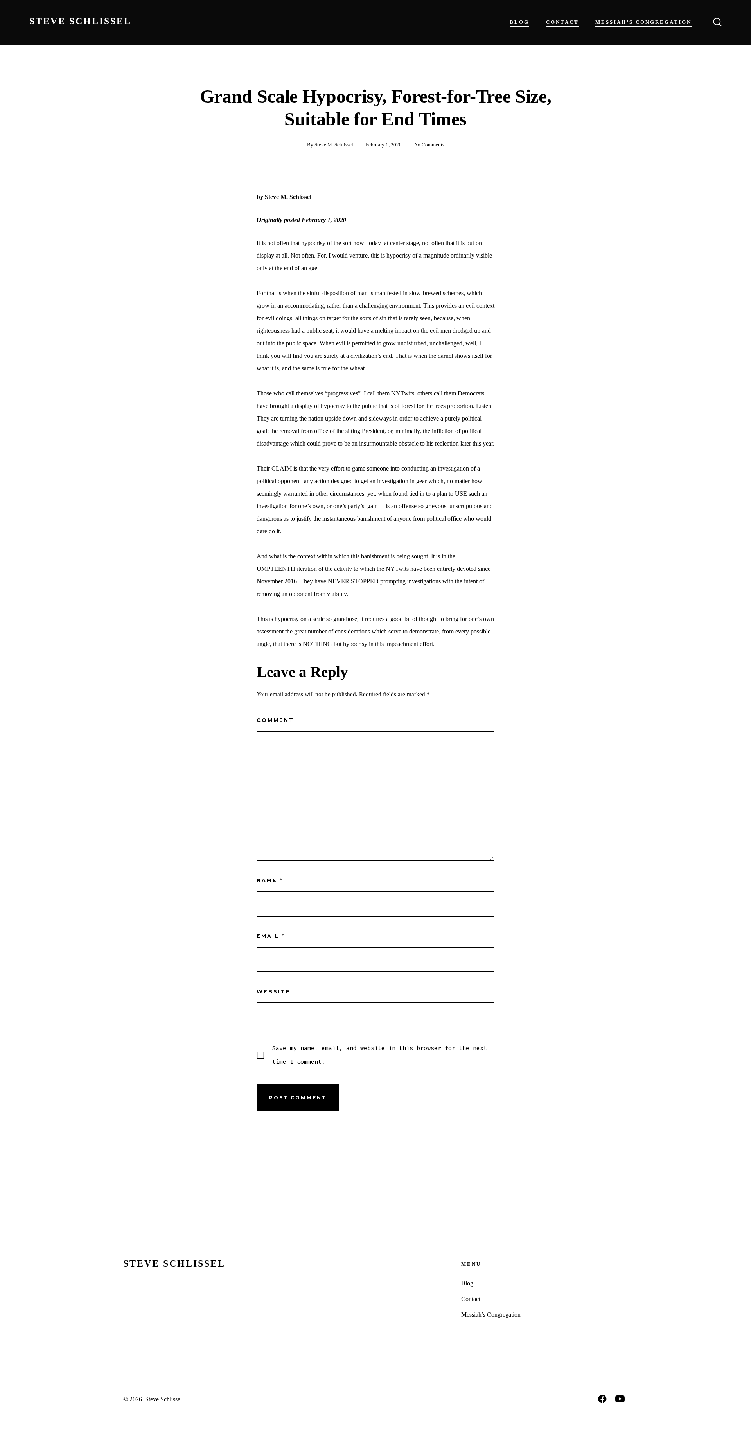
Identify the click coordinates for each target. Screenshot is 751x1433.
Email (271, 936)
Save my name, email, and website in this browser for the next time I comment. (379, 1054)
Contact (562, 22)
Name (270, 880)
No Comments (429, 145)
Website (274, 991)
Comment (275, 720)
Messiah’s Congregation (643, 22)
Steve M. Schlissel (333, 145)
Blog (519, 22)
